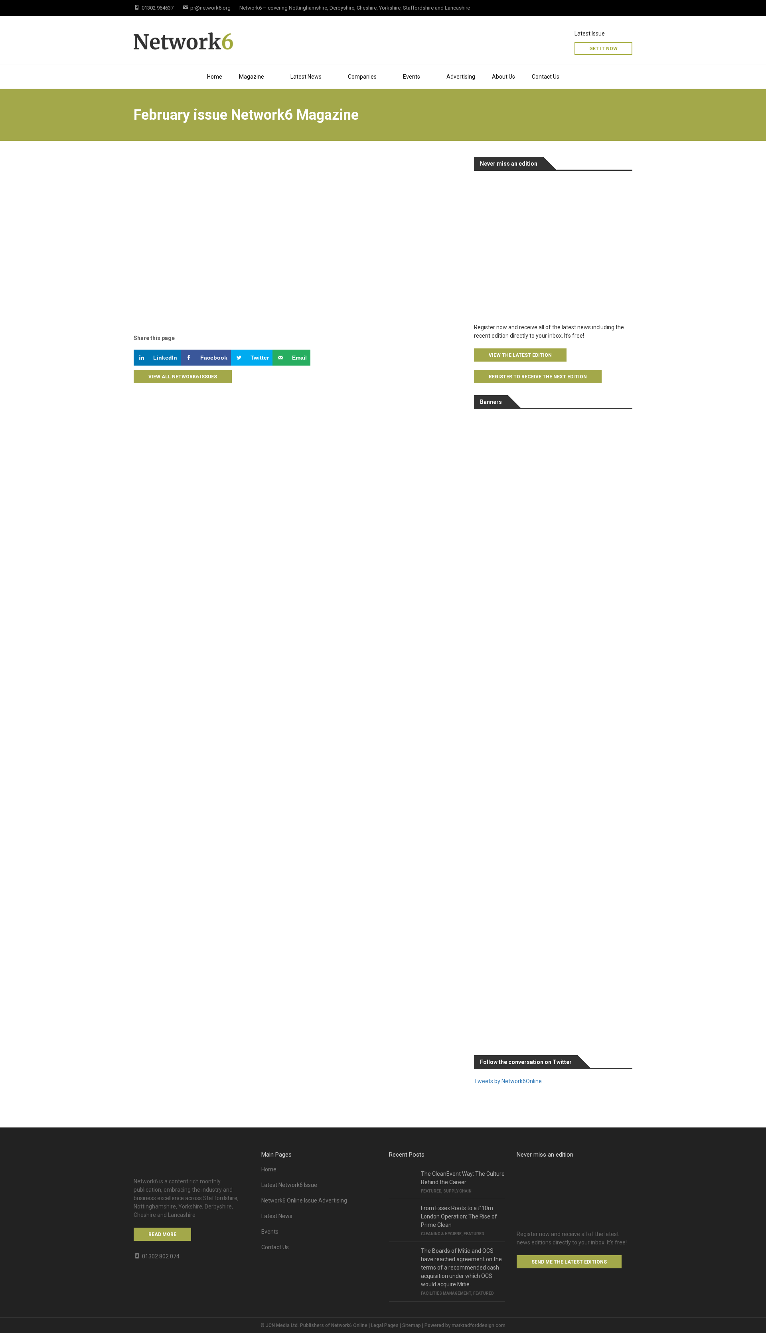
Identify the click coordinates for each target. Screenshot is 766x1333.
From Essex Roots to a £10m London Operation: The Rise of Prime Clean (459, 1216)
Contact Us (545, 76)
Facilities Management (446, 1293)
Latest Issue (589, 33)
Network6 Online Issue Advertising (304, 1200)
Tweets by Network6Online (508, 1081)
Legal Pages (385, 1325)
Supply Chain (457, 1191)
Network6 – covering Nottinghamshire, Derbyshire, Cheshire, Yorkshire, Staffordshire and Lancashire (354, 8)
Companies (362, 76)
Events (269, 1231)
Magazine (251, 76)
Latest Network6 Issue (289, 1185)
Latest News (306, 76)
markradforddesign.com (478, 1325)
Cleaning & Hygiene (441, 1234)
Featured (431, 1191)
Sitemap (411, 1325)
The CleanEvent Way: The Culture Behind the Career (463, 1178)
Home (214, 76)
